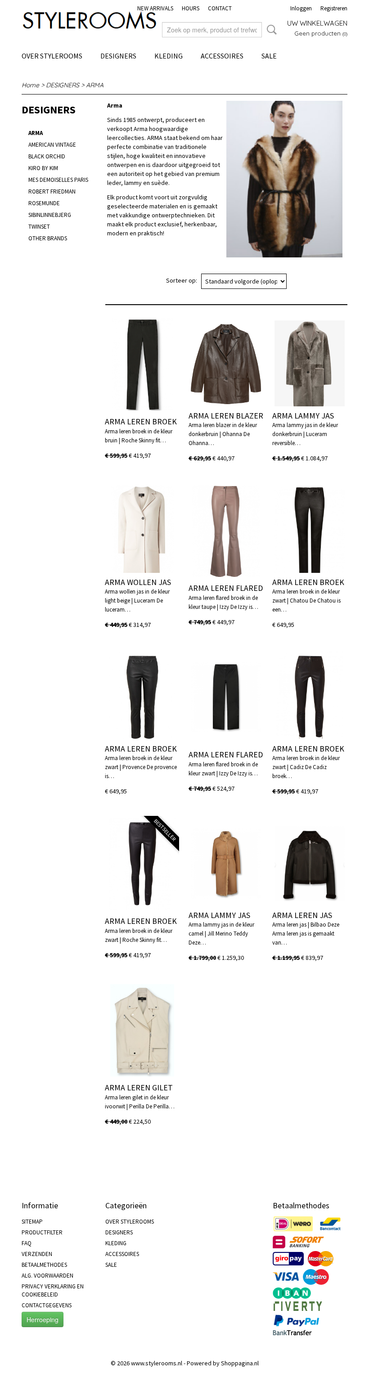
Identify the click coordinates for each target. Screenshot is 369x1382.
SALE (269, 55)
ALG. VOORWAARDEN (47, 1275)
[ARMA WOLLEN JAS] (142, 531)
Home (30, 85)
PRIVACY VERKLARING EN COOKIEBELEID (53, 1290)
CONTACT (220, 8)
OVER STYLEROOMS (52, 55)
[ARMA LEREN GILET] (142, 1030)
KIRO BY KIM (43, 168)
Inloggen (301, 8)
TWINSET (39, 226)
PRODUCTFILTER (42, 1232)
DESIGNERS (118, 55)
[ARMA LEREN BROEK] (142, 364)
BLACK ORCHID (46, 156)
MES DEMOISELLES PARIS (58, 180)
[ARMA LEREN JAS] (309, 864)
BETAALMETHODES (44, 1265)
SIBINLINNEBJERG (49, 215)
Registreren (333, 8)
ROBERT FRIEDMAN (52, 191)
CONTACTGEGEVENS (47, 1305)
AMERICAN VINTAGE (52, 145)
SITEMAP (32, 1221)
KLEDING (168, 55)
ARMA (95, 85)
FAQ (27, 1243)
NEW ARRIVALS (155, 8)
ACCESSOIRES (222, 55)
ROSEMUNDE (44, 203)
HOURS (190, 8)
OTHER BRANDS (47, 238)
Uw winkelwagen (317, 23)
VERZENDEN (37, 1254)
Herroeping (42, 1319)
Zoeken (270, 29)
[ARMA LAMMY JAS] (309, 364)
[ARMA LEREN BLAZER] (226, 364)
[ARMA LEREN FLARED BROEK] (226, 531)
